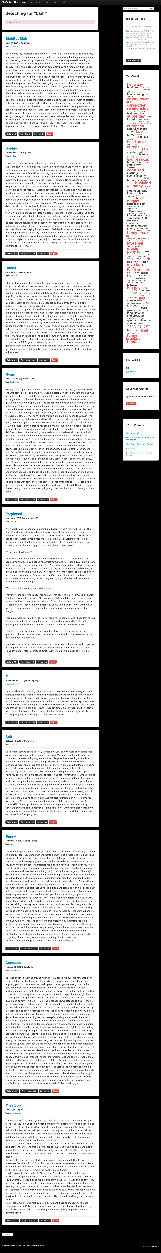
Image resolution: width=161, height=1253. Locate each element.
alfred (139, 33)
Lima (138, 26)
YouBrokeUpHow (10, 2)
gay (142, 297)
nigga (148, 290)
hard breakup (140, 278)
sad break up (135, 315)
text (145, 175)
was (140, 119)
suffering (147, 303)
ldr (149, 293)
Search (150, 8)
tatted (140, 198)
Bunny (10, 836)
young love (134, 165)
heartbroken (138, 269)
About (38, 2)
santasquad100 (137, 218)
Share (55, 2)
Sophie (11, 148)
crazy (19, 1113)
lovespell (135, 243)
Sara (139, 29)
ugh (142, 290)
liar (141, 293)
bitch (143, 206)
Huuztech (155, 1246)
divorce (139, 310)
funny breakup (133, 337)
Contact (63, 2)
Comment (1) (44, 948)
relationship (138, 108)
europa (140, 323)
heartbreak (137, 141)
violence (145, 320)
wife (144, 190)
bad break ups (132, 280)
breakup (141, 121)
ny (147, 170)
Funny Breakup (25, 134)
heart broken (141, 256)
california (136, 272)
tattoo (130, 134)
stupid (147, 275)
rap (145, 149)
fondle (132, 341)
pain (145, 262)
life (128, 290)
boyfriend (133, 87)
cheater (132, 152)
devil (128, 186)
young (131, 228)
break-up (13, 1113)
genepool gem (136, 204)
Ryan (9, 374)
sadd (11, 844)
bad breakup (14, 275)
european (135, 125)
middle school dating (134, 211)
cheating (147, 119)
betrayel (138, 258)
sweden (130, 131)
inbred (147, 310)
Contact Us (131, 404)
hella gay (135, 84)
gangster (147, 325)
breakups (148, 186)
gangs (131, 310)
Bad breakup (14, 744)
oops (139, 282)
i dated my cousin (138, 215)
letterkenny (132, 297)
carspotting (131, 256)
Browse (46, 2)
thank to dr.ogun (137, 225)
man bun (135, 264)
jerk (146, 258)
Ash (8, 736)
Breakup (13, 156)
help (134, 293)
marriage (133, 173)
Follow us (132, 372)
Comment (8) (44, 1091)
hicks (136, 330)
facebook (133, 305)
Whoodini (13, 521)
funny (138, 186)
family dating (135, 94)
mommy (130, 195)
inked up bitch (136, 193)
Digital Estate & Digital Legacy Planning (139, 444)
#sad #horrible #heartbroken (133, 221)
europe (133, 147)
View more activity (133, 60)
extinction (133, 190)
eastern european (143, 228)
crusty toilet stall (137, 100)
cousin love (134, 300)
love (148, 196)
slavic (149, 116)
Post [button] (31, 2)
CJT (138, 35)
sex (147, 251)
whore (148, 94)
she (145, 293)
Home (24, 2)
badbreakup (146, 89)
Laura (139, 40)
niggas (133, 200)
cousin (131, 323)
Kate (139, 37)
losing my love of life (134, 325)
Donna (10, 267)
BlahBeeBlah (16, 38)
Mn (7, 676)
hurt (11, 970)
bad (139, 131)
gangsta (132, 320)
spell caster (134, 176)
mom (144, 273)
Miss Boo (13, 1105)
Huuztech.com (131, 448)
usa (143, 87)
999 (147, 162)
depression (132, 208)
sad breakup (138, 159)
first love (142, 137)
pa (147, 87)
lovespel (130, 183)
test (148, 121)
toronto (131, 119)
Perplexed (13, 513)
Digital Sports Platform (133, 433)
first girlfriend (140, 328)
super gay (136, 116)
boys (139, 275)
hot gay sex (137, 287)
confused (17, 970)
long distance (136, 313)
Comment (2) (42, 822)
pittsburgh (130, 282)
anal (144, 330)
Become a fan (134, 368)
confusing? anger (133, 206)
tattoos (143, 154)
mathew (140, 42)
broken (131, 180)
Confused (13, 962)
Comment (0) (38, 134)
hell (130, 275)
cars (144, 308)
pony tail (135, 251)
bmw (147, 254)
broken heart (135, 162)
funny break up (137, 234)
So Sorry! (11, 134)
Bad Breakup (14, 46)
